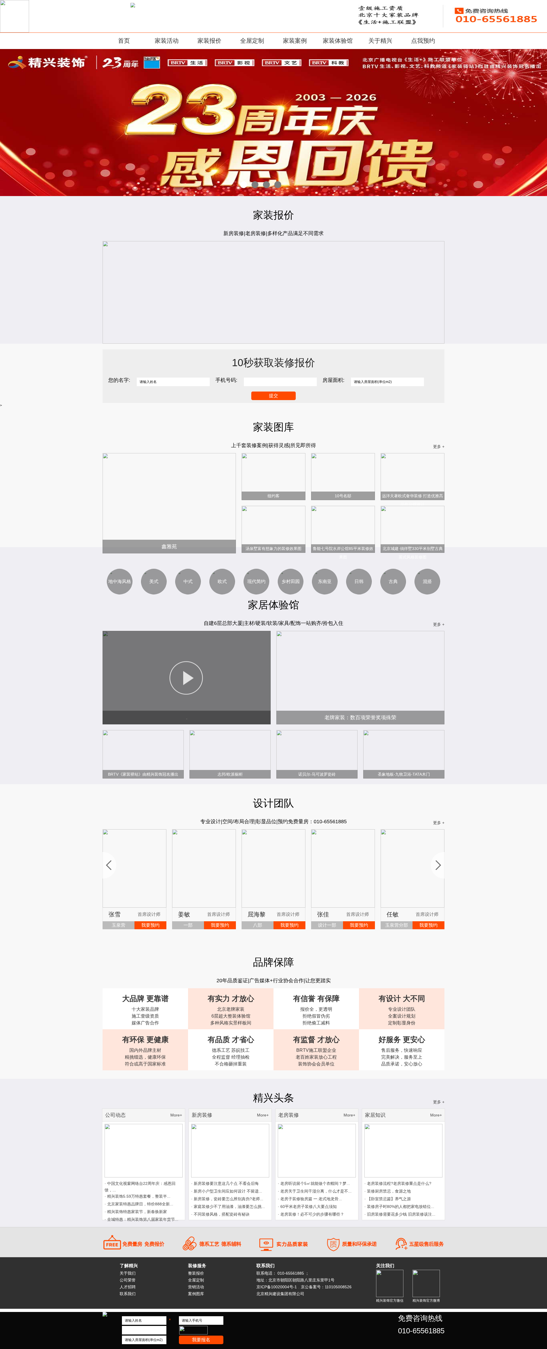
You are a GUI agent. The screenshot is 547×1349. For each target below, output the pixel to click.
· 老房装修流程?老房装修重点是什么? (397, 1183)
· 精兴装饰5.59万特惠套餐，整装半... (137, 1196)
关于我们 (128, 1273)
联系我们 (128, 1293)
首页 (124, 40)
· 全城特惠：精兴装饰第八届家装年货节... (141, 1219)
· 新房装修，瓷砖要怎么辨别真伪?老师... (227, 1199)
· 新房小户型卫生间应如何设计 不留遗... (226, 1191)
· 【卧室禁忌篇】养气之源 (387, 1199)
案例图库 (196, 1293)
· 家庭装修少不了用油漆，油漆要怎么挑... (228, 1206)
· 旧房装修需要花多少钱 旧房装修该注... (399, 1214)
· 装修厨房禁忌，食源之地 (387, 1191)
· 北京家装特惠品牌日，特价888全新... (139, 1204)
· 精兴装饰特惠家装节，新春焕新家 (136, 1211)
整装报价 (196, 1273)
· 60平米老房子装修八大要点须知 (307, 1206)
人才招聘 (128, 1287)
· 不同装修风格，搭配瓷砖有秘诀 (220, 1214)
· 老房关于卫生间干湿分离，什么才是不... (315, 1191)
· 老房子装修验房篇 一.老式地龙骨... (310, 1199)
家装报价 (209, 40)
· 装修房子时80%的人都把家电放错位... (399, 1206)
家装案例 (295, 40)
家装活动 (167, 40)
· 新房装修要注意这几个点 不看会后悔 (225, 1183)
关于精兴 (380, 40)
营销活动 (196, 1287)
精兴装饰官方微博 (426, 1301)
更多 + (438, 446)
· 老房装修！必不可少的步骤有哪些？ (311, 1214)
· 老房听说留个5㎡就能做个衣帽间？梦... (314, 1183)
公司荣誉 (128, 1280)
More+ (176, 1115)
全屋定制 (252, 40)
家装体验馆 (338, 40)
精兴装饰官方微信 (389, 1301)
